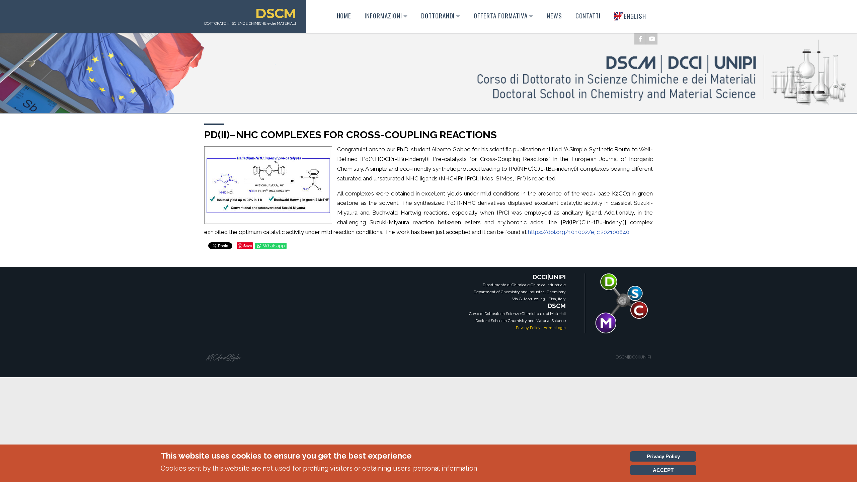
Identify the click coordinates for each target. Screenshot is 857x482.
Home (344, 15)
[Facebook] (640, 39)
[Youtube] (651, 39)
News (554, 15)
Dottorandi (438, 15)
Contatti (588, 15)
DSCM (275, 13)
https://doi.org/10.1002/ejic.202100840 (578, 232)
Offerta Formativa (500, 15)
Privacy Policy (528, 327)
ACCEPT (663, 470)
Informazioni (383, 15)
